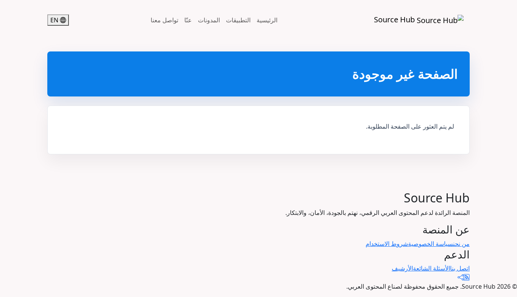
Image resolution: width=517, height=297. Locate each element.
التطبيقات (238, 20)
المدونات (209, 20)
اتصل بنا (460, 268)
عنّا (188, 20)
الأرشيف (402, 268)
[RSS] (467, 277)
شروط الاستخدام (387, 243)
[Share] (461, 277)
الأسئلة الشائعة (431, 268)
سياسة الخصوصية (430, 243)
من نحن (461, 243)
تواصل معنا (164, 20)
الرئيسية (267, 20)
